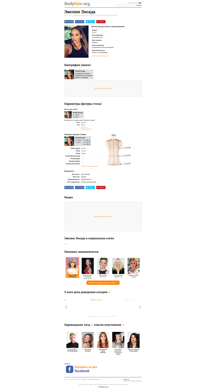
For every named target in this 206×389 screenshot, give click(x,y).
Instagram (139, 381)
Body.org (77, 3)
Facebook (126, 381)
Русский (85, 384)
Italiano (95, 384)
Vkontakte (132, 381)
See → (66, 243)
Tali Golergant (133, 350)
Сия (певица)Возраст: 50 (118, 276)
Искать (139, 5)
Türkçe (115, 384)
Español (90, 384)
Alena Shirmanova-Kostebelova (118, 350)
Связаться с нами (74, 379)
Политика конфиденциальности (91, 379)
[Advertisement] (122, 119)
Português (105, 384)
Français (111, 384)
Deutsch (100, 384)
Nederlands (120, 384)
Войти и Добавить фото (103, 88)
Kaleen (87, 350)
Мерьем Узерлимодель (133, 276)
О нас (66, 379)
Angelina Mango (103, 350)
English (81, 384)
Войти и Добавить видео (103, 216)
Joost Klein (72, 350)
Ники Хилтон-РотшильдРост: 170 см (88, 276)
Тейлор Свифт (72, 276)
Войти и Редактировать (100, 56)
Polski (125, 384)
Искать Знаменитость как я (103, 282)
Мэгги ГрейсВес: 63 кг (103, 276)
